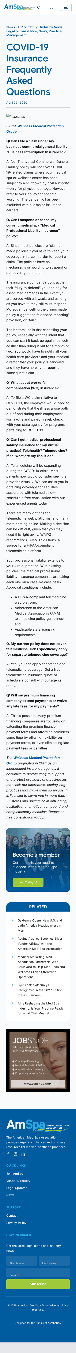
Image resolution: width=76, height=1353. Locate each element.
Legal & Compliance (21, 31)
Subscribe (38, 1284)
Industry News (51, 27)
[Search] (39, 7)
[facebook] (8, 1154)
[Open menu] (66, 7)
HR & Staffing (28, 27)
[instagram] (15, 1154)
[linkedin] (23, 1154)
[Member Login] (51, 7)
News (10, 27)
